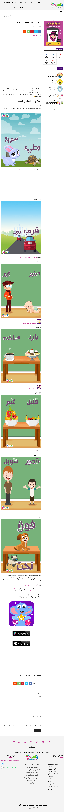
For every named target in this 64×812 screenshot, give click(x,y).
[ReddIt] (24, 31)
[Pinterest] (32, 31)
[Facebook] (40, 31)
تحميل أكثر (54, 109)
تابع (53, 54)
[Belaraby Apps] (57, 5)
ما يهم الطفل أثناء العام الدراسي (12, 589)
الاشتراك (53, 60)
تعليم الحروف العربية (53, 100)
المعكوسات (34, 675)
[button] (61, 11)
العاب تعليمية (54, 94)
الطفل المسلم (54, 73)
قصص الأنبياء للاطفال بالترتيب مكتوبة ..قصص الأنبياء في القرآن (51, 75)
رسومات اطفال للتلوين (52, 87)
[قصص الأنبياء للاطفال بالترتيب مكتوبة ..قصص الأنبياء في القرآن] (60, 75)
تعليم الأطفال (20, 675)
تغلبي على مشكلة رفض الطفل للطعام (29, 450)
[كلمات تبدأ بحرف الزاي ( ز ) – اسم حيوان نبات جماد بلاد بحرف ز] (60, 96)
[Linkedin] (37, 742)
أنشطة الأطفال (11, 16)
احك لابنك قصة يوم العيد (30, 388)
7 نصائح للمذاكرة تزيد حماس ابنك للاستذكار (27, 170)
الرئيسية (17, 16)
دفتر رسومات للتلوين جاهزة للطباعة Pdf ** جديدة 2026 (51, 89)
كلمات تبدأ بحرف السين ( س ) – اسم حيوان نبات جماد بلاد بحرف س (51, 103)
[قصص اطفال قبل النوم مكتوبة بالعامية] (60, 82)
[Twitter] (36, 31)
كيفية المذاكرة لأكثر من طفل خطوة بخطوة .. (28, 257)
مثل (46, 54)
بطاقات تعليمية (27, 675)
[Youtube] (13, 742)
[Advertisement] (21, 74)
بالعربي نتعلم (31, 591)
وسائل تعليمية (4, 16)
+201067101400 (10, 767)
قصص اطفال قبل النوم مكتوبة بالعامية (52, 82)
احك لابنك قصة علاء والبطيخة (29, 323)
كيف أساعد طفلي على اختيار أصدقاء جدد (28, 585)
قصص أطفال (54, 80)
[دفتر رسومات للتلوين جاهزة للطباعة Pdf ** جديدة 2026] (60, 89)
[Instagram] (43, 742)
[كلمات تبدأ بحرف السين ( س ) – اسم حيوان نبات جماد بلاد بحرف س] (60, 102)
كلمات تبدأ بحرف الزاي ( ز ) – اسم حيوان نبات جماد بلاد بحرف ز (51, 96)
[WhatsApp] (28, 31)
